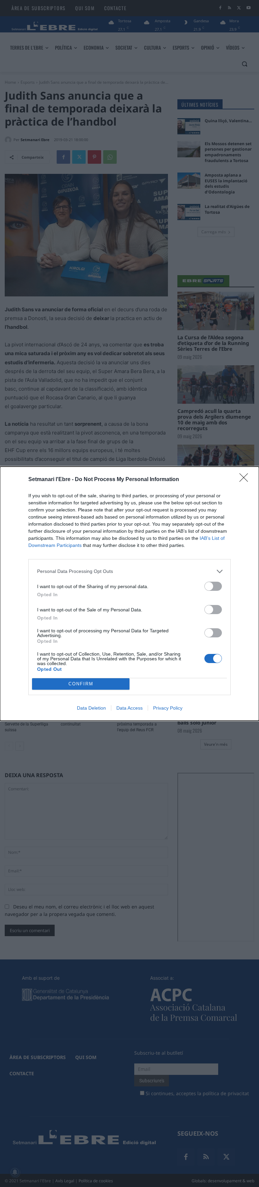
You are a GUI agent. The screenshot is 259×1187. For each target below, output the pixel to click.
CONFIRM (80, 683)
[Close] (245, 479)
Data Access (129, 708)
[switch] (213, 586)
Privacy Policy (167, 708)
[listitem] (129, 571)
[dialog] (129, 594)
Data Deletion (91, 708)
